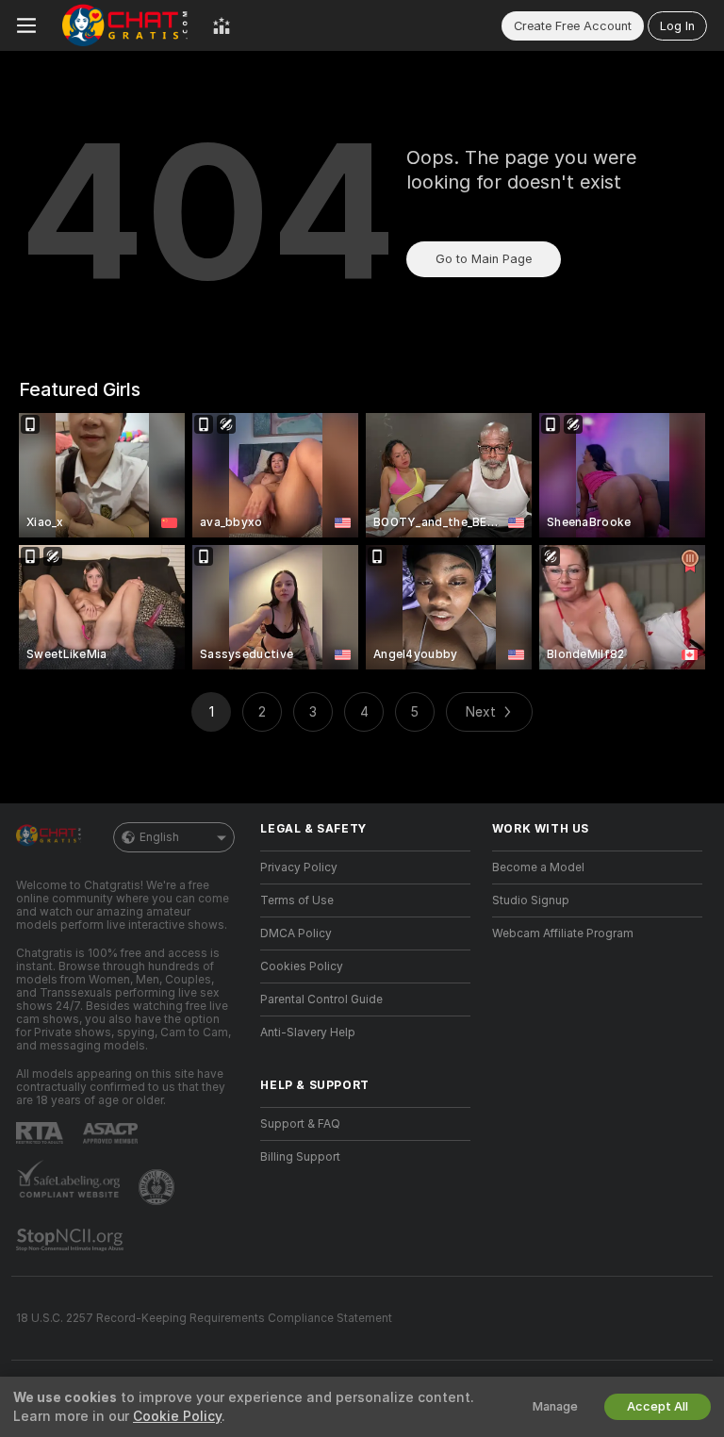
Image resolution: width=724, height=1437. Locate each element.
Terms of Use (297, 900)
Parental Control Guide (321, 999)
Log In (677, 26)
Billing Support (300, 1157)
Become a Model (538, 867)
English (159, 837)
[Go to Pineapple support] (158, 1187)
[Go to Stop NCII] (71, 1240)
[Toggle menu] (26, 25)
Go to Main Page (484, 259)
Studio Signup (530, 900)
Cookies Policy (301, 966)
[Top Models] (221, 25)
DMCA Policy (296, 933)
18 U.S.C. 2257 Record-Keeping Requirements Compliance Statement (204, 1318)
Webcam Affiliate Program (563, 933)
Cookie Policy (177, 1416)
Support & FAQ (300, 1124)
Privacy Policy (298, 867)
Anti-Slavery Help (307, 1032)
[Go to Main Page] (124, 25)
